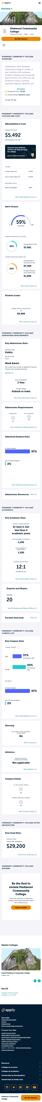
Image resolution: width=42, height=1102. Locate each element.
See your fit (9, 373)
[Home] (6, 3)
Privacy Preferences (7, 1050)
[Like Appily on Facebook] (20, 1087)
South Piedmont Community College (15, 973)
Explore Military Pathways (16, 156)
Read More (21, 89)
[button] (4, 45)
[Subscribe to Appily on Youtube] (34, 1087)
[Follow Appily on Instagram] (7, 1087)
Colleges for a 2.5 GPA (8, 995)
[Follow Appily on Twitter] (13, 1087)
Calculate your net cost (12, 140)
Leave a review (21, 907)
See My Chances (21, 39)
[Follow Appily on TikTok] (27, 1087)
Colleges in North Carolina (9, 993)
